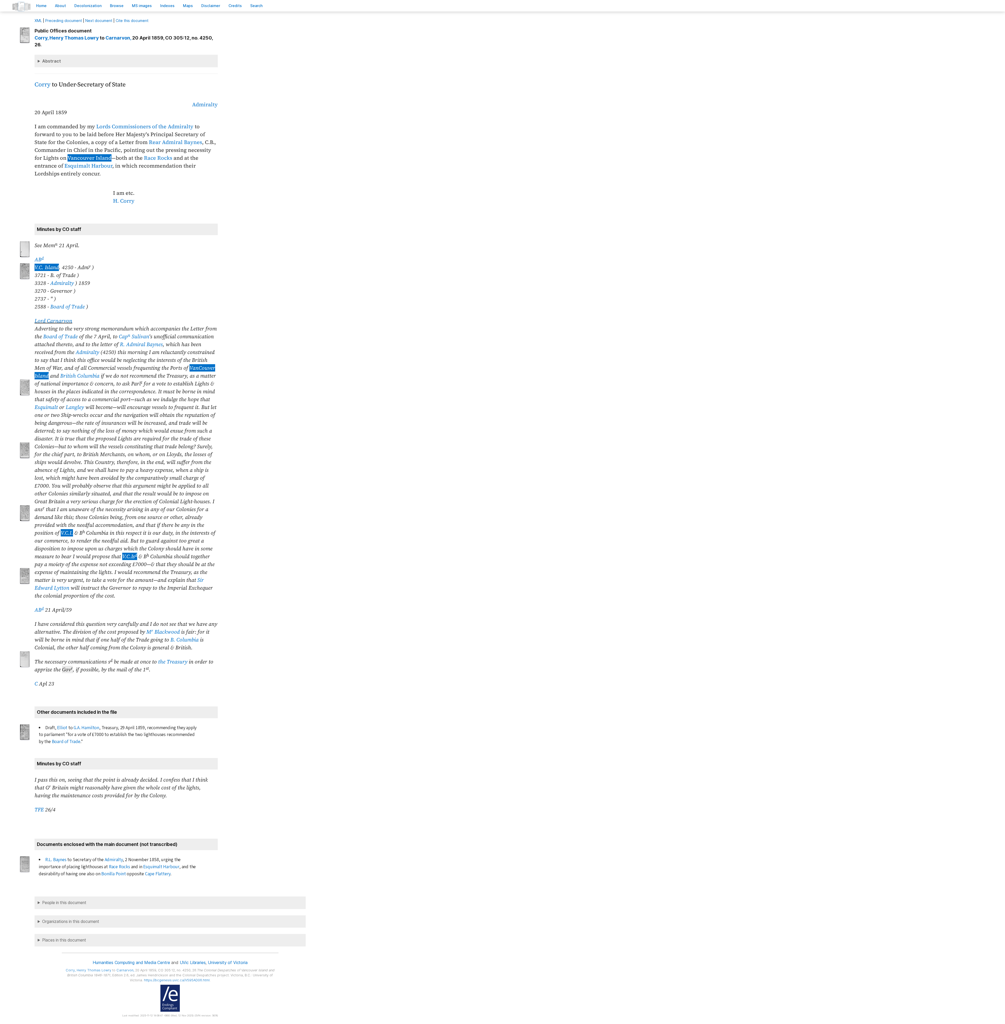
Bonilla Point (113, 874)
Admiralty (205, 104)
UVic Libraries (193, 962)
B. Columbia (184, 639)
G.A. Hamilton (86, 727)
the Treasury (172, 661)
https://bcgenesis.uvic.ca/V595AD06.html (177, 980)
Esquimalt (46, 407)
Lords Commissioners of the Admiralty (144, 126)
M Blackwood (163, 631)
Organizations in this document (70, 921)
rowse (117, 5)
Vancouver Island (89, 158)
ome (41, 5)
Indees (167, 5)
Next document (98, 20)
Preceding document (63, 20)
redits (235, 5)
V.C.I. (67, 532)
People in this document (64, 902)
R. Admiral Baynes (141, 344)
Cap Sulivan (134, 336)
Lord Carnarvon (53, 320)
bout (60, 5)
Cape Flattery (157, 874)
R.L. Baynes (55, 859)
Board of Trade (67, 306)
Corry (43, 84)
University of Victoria (227, 962)
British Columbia (79, 375)
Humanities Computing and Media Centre (131, 962)
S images (142, 5)
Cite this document (132, 20)
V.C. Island (47, 267)
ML (38, 20)
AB (39, 259)
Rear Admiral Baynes (175, 142)
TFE (39, 809)
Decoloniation (88, 5)
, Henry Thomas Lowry (67, 38)
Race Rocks (158, 158)
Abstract (51, 61)
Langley (75, 407)
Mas (188, 5)
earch (256, 5)
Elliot (62, 727)
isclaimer (210, 5)
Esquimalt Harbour (88, 165)
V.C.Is (129, 556)
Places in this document (64, 940)
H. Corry (124, 200)
